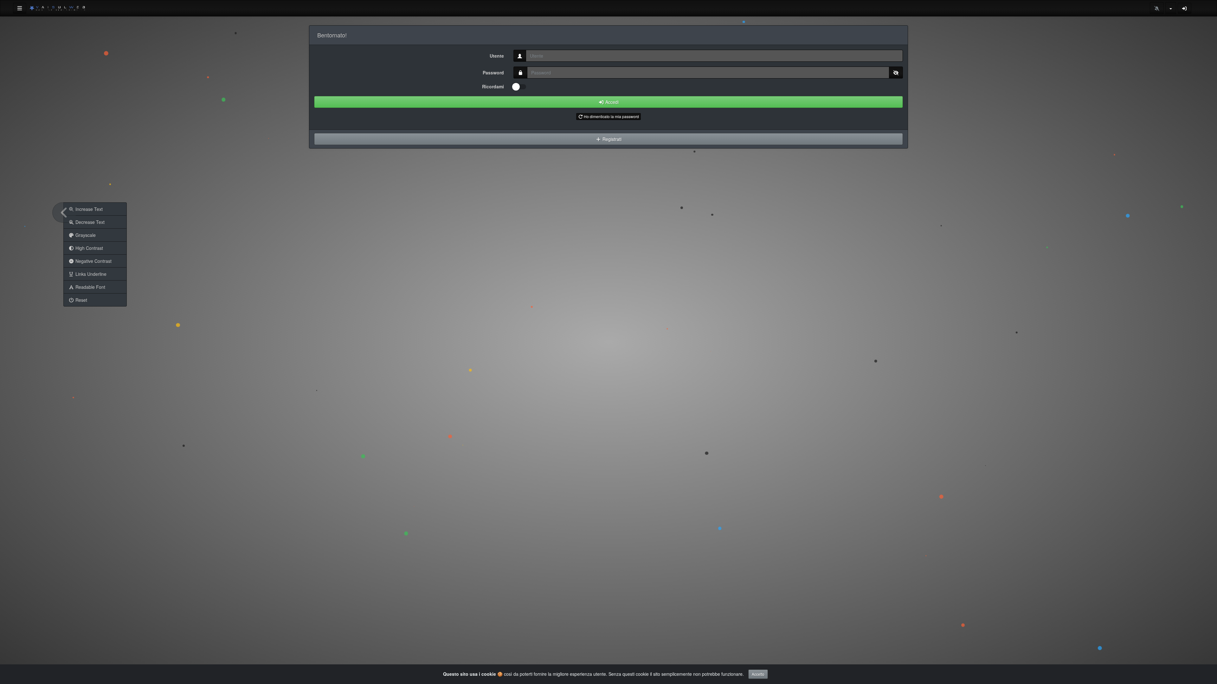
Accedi (611, 102)
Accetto (758, 674)
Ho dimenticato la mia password (611, 116)
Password (493, 72)
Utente (497, 56)
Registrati (611, 139)
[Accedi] (1185, 8)
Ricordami (493, 86)
